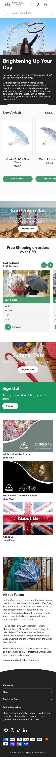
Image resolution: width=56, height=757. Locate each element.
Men (7, 315)
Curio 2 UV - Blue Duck (17, 160)
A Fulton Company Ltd (25, 753)
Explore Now (28, 228)
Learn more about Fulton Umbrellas (21, 660)
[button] (45, 5)
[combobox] (28, 13)
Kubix (44, 753)
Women (8, 310)
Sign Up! (10, 406)
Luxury (8, 305)
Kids (7, 319)
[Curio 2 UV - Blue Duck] (17, 136)
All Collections (10, 266)
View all (49, 112)
